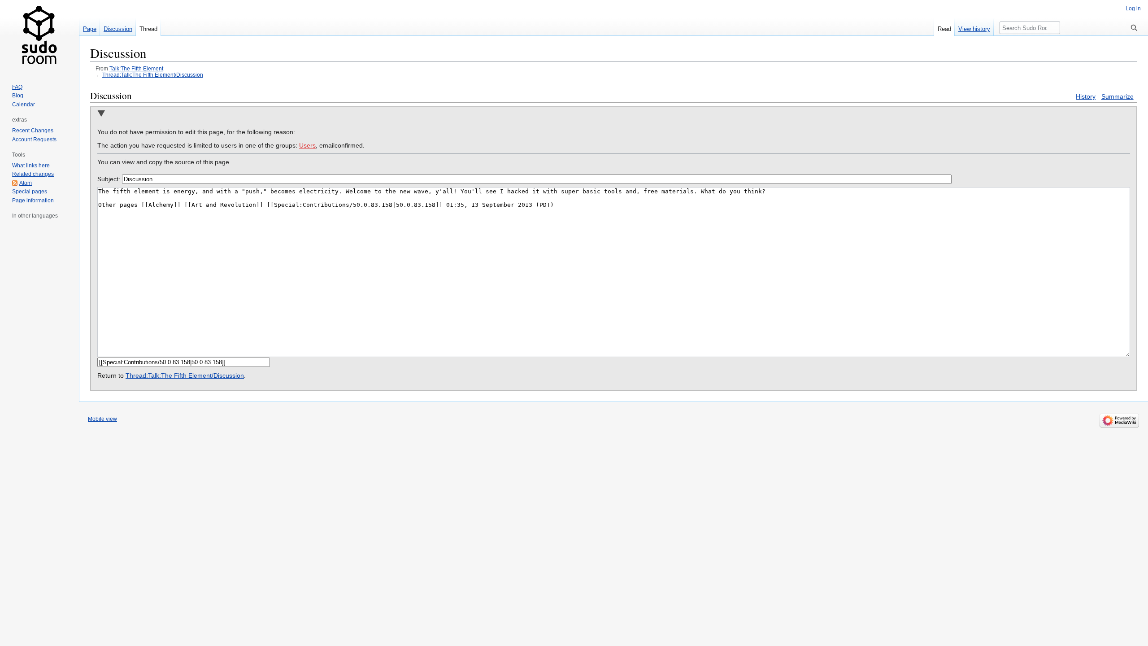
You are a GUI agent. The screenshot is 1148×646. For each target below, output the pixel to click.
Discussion (118, 29)
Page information (33, 200)
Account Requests (34, 139)
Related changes (33, 174)
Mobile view (102, 419)
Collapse (101, 114)
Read (944, 29)
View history (974, 29)
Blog (17, 95)
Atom (25, 183)
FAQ (17, 87)
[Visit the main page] (39, 36)
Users (307, 145)
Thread (148, 29)
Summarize (1117, 96)
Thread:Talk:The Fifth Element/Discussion (152, 75)
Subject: (108, 179)
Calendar (23, 104)
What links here (31, 165)
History (1086, 96)
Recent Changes (32, 130)
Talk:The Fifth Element (136, 68)
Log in (1133, 8)
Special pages (29, 191)
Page (89, 29)
